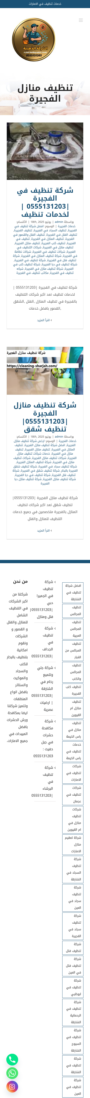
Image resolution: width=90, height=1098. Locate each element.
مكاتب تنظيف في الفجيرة (32, 273)
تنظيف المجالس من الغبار (73, 650)
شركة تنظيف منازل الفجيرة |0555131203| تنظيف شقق (45, 371)
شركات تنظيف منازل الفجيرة (49, 458)
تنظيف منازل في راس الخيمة (73, 730)
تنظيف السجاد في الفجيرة (50, 230)
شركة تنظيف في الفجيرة (30, 260)
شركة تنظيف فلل (73, 947)
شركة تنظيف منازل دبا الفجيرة (32, 481)
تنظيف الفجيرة (23, 230)
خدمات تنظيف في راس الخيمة (73, 751)
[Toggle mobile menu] (81, 20)
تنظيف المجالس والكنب (75, 672)
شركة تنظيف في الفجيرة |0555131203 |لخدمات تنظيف (45, 151)
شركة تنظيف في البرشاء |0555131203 (44, 781)
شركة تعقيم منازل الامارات (73, 844)
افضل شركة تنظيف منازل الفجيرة (44, 445)
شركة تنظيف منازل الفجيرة (59, 479)
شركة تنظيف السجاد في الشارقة (73, 869)
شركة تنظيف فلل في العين (73, 965)
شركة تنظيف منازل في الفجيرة (44, 268)
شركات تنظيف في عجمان (73, 794)
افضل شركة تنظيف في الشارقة (73, 592)
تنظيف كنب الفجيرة (53, 243)
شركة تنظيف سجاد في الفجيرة (57, 466)
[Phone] (12, 1060)
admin (59, 222)
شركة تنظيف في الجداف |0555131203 (44, 642)
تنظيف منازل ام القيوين (75, 708)
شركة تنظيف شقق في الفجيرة (40, 470)
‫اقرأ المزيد (44, 320)
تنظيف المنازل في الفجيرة (47, 239)
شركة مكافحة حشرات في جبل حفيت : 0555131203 (44, 738)
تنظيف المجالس (75, 610)
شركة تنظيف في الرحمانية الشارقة (73, 1012)
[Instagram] (12, 1087)
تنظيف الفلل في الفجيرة (61, 234)
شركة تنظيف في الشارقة (73, 1065)
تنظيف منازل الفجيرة (27, 243)
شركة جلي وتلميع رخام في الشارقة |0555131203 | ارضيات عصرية (44, 688)
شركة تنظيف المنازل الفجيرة (34, 462)
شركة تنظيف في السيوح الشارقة (73, 1040)
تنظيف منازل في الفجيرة (58, 247)
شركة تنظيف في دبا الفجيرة (59, 264)
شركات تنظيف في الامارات (73, 773)
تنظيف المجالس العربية (75, 629)
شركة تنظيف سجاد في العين (74, 898)
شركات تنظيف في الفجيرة (49, 251)
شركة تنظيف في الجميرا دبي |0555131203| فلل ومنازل (44, 599)
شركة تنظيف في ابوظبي (73, 987)
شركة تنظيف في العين (73, 1087)
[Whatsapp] (12, 1073)
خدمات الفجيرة (67, 226)
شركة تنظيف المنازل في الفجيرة (41, 256)
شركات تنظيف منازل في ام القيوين (74, 819)
